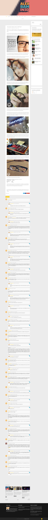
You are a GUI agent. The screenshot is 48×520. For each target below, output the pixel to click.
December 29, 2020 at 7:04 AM (13, 466)
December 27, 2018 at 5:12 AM (17, 425)
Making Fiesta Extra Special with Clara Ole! (38, 61)
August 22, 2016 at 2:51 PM (13, 216)
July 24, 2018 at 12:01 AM (13, 372)
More (19, 16)
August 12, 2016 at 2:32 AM (16, 212)
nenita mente (9, 363)
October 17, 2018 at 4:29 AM (17, 407)
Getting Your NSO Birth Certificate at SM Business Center (38, 41)
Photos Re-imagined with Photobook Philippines (9, 491)
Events (9, 16)
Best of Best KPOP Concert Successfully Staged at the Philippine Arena (26, 491)
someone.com (9, 330)
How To (12, 16)
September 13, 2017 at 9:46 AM (13, 319)
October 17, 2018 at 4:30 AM (17, 399)
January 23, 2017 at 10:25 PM (17, 256)
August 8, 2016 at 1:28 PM (13, 208)
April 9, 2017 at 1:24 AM (12, 288)
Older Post (29, 499)
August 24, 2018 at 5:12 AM (16, 382)
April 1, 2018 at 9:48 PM (13, 347)
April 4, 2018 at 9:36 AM (16, 344)
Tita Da (11, 316)
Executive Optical (14, 217)
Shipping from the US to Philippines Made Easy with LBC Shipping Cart (38, 48)
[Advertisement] (17, 22)
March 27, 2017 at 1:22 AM (13, 272)
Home (6, 16)
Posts (33, 91)
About (22, 16)
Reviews (17, 16)
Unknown (9, 208)
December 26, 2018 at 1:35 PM (15, 316)
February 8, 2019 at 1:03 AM (12, 443)
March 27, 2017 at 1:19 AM (13, 262)
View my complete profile (8, 512)
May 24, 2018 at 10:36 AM (13, 359)
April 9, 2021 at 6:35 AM (16, 472)
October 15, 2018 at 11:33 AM (13, 403)
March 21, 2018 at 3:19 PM (13, 339)
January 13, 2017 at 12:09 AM (13, 250)
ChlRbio (9, 216)
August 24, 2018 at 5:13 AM (16, 391)
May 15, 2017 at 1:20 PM (13, 301)
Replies (9, 202)
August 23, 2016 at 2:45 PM (16, 221)
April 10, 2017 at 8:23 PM (16, 295)
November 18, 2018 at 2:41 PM (14, 414)
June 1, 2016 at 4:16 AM (16, 203)
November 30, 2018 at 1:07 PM (13, 420)
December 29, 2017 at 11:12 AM (13, 334)
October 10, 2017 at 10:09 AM (15, 330)
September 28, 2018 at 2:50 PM (13, 394)
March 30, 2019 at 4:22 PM (13, 455)
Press (25, 16)
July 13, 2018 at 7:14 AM (14, 363)
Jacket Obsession (16, 490)
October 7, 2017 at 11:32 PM (17, 325)
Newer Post (6, 499)
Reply (8, 219)
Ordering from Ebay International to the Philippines (37, 45)
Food (14, 16)
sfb (8, 443)
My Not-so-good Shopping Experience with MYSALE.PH (38, 58)
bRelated (29, 498)
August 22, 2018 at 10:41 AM (13, 376)
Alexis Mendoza (11, 203)
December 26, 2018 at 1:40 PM (13, 428)
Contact (23, 18)
